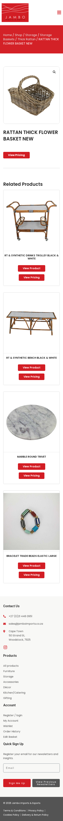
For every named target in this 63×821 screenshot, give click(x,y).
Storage (31, 35)
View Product (31, 268)
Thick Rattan (27, 39)
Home (7, 35)
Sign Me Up (17, 783)
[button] (54, 72)
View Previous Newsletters (46, 783)
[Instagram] (5, 647)
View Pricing (16, 155)
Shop (18, 35)
